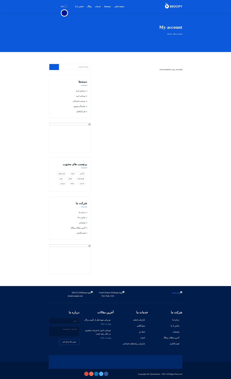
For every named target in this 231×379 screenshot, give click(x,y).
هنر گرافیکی (80, 111)
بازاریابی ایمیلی (139, 320)
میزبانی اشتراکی (79, 101)
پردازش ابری (80, 91)
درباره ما (82, 212)
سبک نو (142, 332)
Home (169, 34)
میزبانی (62, 183)
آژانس (82, 173)
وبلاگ (89, 6)
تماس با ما (79, 6)
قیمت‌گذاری (81, 233)
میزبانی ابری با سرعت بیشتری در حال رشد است (98, 332)
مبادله (72, 183)
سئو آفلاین (141, 326)
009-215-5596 (77, 293)
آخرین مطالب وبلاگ (78, 228)
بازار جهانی (61, 173)
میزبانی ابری (80, 96)
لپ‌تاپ (82, 183)
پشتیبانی (82, 223)
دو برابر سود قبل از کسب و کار (97, 320)
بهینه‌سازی (80, 178)
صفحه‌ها (107, 6)
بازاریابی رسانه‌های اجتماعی (134, 344)
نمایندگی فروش (79, 106)
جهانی (70, 178)
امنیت (72, 173)
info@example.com (75, 296)
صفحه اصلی (119, 6)
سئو (61, 178)
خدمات (98, 6)
